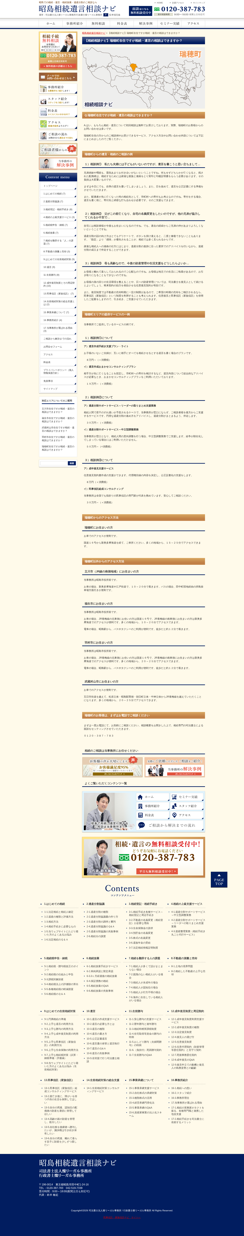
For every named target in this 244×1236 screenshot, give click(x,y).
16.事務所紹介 (52, 320)
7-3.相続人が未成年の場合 (143, 982)
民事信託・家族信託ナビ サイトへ (122, 1217)
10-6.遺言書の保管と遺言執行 (103, 1043)
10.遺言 (49, 267)
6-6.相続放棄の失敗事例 (100, 990)
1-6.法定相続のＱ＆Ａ (56, 939)
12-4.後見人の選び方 (182, 1037)
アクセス (48, 354)
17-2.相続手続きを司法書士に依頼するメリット (187, 1120)
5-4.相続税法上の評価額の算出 (61, 984)
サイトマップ (199, 3)
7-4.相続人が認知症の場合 (143, 987)
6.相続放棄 (50, 232)
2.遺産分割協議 (53, 201)
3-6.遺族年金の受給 (140, 942)
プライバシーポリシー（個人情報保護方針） (58, 371)
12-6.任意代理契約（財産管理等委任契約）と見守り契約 (187, 1048)
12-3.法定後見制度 (181, 1032)
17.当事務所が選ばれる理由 (57, 329)
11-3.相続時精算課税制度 (143, 1028)
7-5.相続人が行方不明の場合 (145, 992)
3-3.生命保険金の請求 (141, 928)
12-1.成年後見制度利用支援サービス (187, 1021)
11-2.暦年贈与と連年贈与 (143, 1023)
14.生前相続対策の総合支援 (102, 1080)
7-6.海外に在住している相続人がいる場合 (146, 999)
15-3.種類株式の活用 (140, 1097)
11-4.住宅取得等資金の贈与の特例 (145, 1035)
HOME (160, 3)
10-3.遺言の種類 (96, 1028)
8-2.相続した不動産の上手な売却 (188, 973)
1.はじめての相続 (54, 193)
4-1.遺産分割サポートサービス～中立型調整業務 (188, 913)
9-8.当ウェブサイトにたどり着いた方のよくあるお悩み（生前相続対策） (61, 1066)
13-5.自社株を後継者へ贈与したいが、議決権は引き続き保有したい (60, 1130)
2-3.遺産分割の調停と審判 (101, 921)
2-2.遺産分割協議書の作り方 (102, 916)
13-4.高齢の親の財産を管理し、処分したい (59, 1120)
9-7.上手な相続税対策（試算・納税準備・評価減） (61, 1056)
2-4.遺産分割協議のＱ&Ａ (101, 926)
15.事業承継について (56, 312)
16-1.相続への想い (181, 1088)
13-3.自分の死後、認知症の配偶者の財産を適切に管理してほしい (60, 1110)
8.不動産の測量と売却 (56, 251)
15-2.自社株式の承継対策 (143, 1092)
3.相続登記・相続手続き (57, 209)
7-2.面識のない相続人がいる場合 (146, 976)
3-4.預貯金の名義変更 (141, 932)
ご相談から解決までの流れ (57, 338)
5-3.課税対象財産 (53, 979)
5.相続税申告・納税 (55, 225)
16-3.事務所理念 (180, 1097)
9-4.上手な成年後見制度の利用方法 (61, 1035)
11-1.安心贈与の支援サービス (145, 1019)
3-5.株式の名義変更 (140, 937)
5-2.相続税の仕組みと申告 (58, 974)
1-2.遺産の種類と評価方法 (58, 916)
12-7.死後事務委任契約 (184, 1054)
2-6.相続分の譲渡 (96, 936)
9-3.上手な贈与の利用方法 (58, 1028)
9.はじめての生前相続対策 (59, 259)
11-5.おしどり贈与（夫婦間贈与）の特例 (145, 1043)
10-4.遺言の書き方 (97, 1033)
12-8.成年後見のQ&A (183, 1059)
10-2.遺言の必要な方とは (101, 1023)
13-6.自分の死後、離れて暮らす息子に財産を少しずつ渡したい (60, 1141)
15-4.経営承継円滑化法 (141, 1102)
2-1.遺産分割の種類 (97, 911)
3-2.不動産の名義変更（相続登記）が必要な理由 (146, 922)
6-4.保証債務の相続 (97, 981)
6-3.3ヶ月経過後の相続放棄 (102, 976)
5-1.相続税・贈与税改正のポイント (61, 968)
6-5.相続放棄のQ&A (98, 985)
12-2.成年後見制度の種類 (185, 1027)
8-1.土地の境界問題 (182, 966)
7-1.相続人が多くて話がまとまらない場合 (146, 968)
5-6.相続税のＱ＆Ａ (55, 993)
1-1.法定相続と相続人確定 (58, 911)
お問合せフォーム (52, 346)
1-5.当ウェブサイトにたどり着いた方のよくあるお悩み (61, 933)
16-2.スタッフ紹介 (181, 1092)
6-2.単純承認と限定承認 (100, 971)
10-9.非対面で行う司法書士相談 (103, 1060)
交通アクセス (178, 3)
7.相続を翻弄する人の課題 (144, 958)
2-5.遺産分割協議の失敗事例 (102, 931)
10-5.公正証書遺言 (97, 1038)
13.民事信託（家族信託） (58, 293)
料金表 (46, 362)
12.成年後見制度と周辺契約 (187, 1011)
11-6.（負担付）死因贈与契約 (145, 1050)
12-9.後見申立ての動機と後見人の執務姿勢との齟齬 (187, 1066)
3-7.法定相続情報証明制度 (143, 947)
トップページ (50, 186)
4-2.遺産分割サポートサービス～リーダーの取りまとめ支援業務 (188, 923)
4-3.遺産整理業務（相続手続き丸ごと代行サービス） (188, 933)
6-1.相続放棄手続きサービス (102, 966)
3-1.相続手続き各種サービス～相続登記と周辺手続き (146, 913)
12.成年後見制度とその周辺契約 (59, 284)
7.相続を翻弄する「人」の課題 (58, 242)
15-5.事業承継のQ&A (140, 1107)
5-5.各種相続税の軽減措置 (58, 989)
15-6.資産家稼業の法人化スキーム (145, 1114)
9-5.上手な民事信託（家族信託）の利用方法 (60, 1043)
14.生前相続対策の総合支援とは (59, 303)
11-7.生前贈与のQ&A (140, 1054)
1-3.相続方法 (51, 921)
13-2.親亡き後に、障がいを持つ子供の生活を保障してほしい (60, 1099)
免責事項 (48, 381)
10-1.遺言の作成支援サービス (103, 1019)
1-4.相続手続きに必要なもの (60, 926)
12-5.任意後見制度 (181, 1041)
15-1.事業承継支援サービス (144, 1088)
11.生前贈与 (51, 275)
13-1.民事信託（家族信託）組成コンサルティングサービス (60, 1090)
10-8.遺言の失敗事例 (98, 1053)
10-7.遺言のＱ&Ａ (96, 1048)
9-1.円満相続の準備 (55, 1019)
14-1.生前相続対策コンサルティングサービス (103, 1090)
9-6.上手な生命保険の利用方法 (61, 1050)
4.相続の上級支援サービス (59, 217)
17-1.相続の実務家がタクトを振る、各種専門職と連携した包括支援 (187, 1110)
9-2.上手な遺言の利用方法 (58, 1023)
